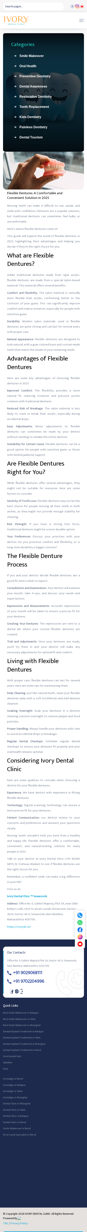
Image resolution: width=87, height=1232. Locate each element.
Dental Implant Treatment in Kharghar (24, 1044)
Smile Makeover (30, 56)
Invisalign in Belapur (14, 1085)
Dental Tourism (29, 137)
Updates (7, 1063)
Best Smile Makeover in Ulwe (19, 1019)
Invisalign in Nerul (13, 1079)
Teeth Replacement (32, 107)
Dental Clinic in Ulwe (14, 1110)
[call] (80, 915)
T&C (5, 1223)
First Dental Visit (12, 1056)
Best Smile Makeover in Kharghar (22, 1025)
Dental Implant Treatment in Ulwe (21, 1038)
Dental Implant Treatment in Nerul (22, 1050)
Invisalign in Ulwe (12, 1091)
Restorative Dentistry (34, 96)
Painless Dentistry (31, 127)
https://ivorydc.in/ (19, 926)
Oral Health (26, 66)
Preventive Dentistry (33, 76)
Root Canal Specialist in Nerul (19, 1135)
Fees (5, 1069)
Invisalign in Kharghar (15, 1098)
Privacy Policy (19, 1223)
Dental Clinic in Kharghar (17, 1104)
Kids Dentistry (28, 117)
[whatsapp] (80, 922)
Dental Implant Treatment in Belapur (23, 1032)
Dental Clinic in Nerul (14, 1122)
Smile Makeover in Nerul (17, 1129)
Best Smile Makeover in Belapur (21, 1013)
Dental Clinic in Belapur (16, 1116)
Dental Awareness (31, 86)
